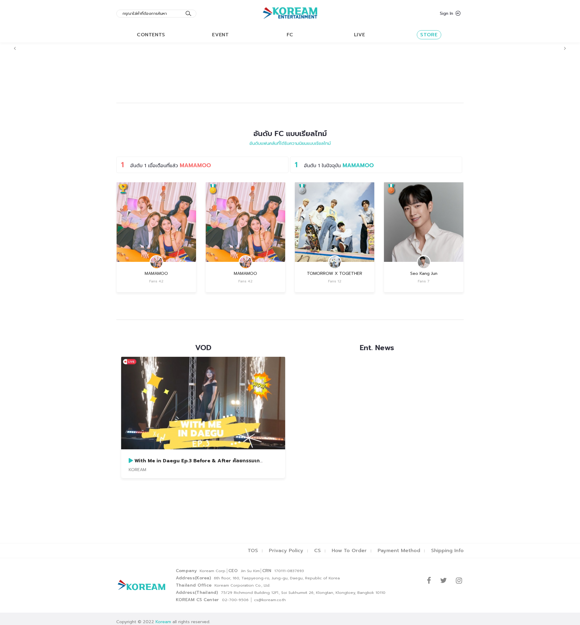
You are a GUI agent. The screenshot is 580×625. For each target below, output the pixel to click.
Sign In (446, 13)
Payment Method (399, 550)
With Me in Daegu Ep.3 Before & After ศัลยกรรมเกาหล (201, 460)
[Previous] (15, 48)
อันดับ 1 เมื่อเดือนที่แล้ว (166, 164)
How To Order (349, 550)
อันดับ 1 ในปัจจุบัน (334, 164)
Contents (151, 34)
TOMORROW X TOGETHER (334, 273)
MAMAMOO (156, 273)
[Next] (565, 48)
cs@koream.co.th (270, 600)
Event (220, 34)
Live (359, 34)
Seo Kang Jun (423, 273)
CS (317, 550)
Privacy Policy (286, 550)
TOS (253, 550)
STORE (428, 34)
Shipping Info (447, 550)
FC (290, 34)
